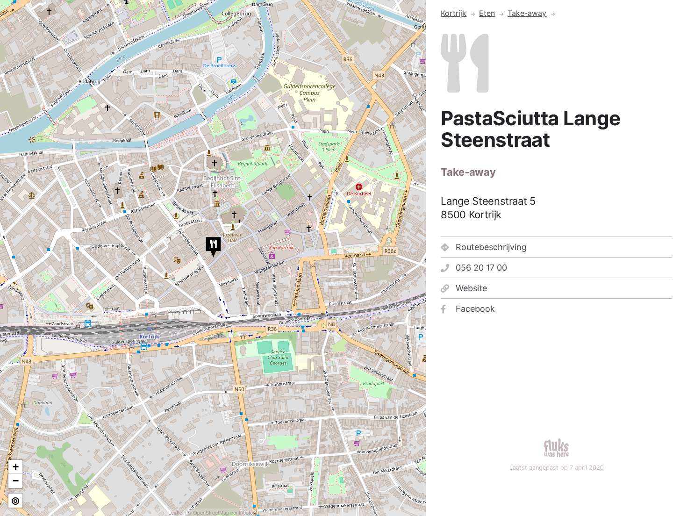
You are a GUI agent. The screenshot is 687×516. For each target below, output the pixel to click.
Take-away (527, 13)
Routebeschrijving (491, 247)
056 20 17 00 (481, 267)
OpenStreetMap (211, 512)
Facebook (475, 309)
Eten (487, 13)
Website (471, 288)
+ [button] (16, 467)
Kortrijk (453, 13)
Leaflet (176, 512)
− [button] (16, 481)
